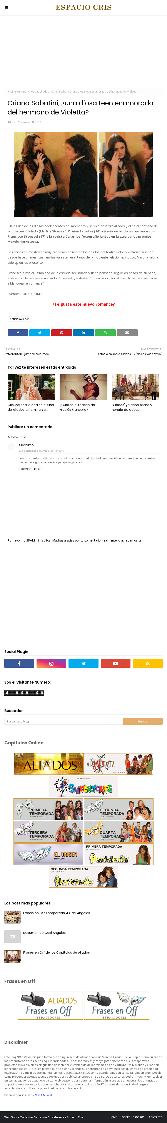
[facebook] (19, 663)
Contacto (156, 1117)
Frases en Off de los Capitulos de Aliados (56, 952)
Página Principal (17, 91)
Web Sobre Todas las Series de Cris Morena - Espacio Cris (43, 1117)
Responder (25, 468)
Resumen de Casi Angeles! (45, 932)
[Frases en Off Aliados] (50, 1019)
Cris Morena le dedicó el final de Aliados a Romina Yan (31, 407)
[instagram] (52, 663)
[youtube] (116, 663)
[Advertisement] (83, 52)
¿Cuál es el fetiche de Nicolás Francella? (77, 407)
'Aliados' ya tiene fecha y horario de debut (132, 407)
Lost (13, 122)
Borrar (37, 468)
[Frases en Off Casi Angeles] (116, 1019)
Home (113, 1117)
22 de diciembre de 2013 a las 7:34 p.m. (41, 450)
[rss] (148, 663)
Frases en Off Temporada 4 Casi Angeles (56, 913)
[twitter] (83, 663)
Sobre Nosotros (133, 1117)
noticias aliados (39, 91)
